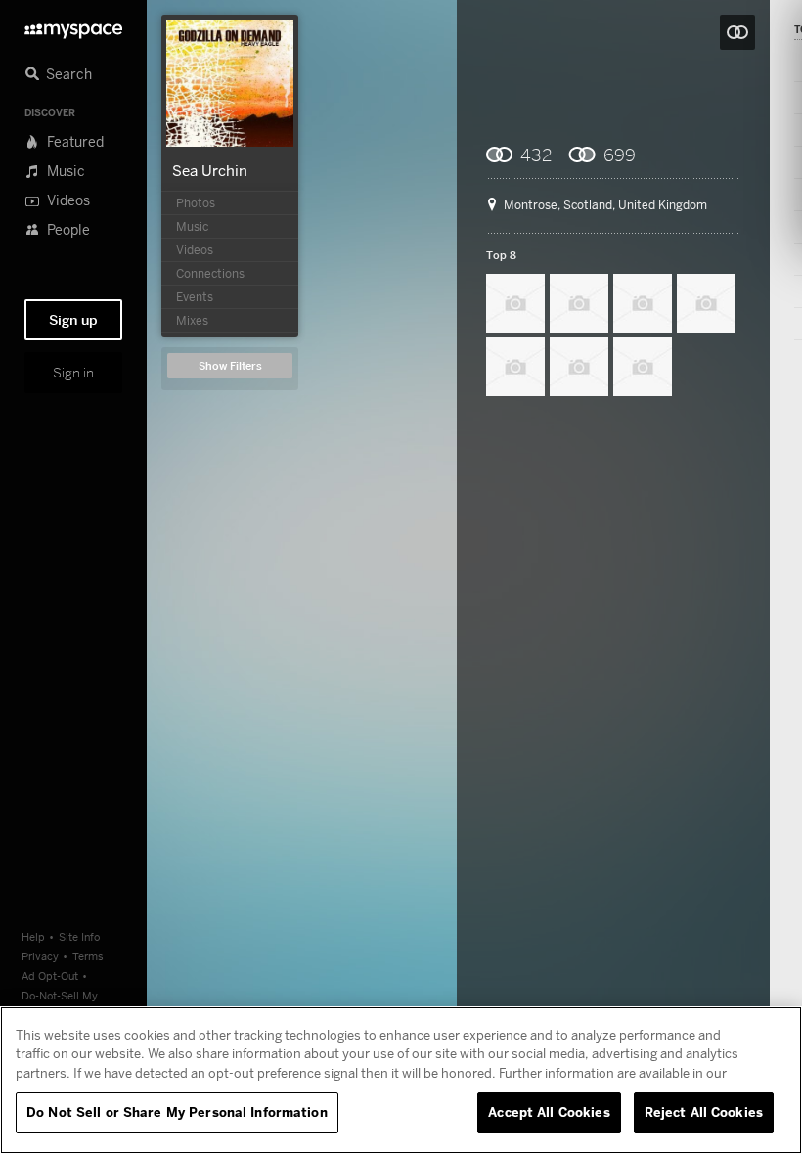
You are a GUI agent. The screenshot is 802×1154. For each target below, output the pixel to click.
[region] (401, 1080)
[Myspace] (73, 26)
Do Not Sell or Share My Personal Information (177, 1112)
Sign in (73, 372)
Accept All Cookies (548, 1112)
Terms (88, 956)
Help (33, 936)
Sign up (73, 320)
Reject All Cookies (704, 1112)
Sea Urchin (209, 170)
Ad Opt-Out (50, 975)
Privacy (40, 956)
